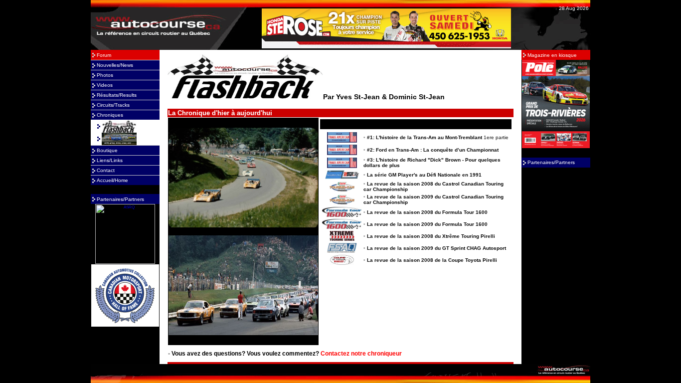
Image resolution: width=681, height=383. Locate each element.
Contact (106, 170)
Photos (105, 75)
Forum (104, 55)
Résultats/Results (117, 95)
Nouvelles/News (115, 65)
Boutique (107, 150)
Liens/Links (110, 160)
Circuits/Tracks (113, 105)
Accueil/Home (112, 180)
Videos (105, 85)
